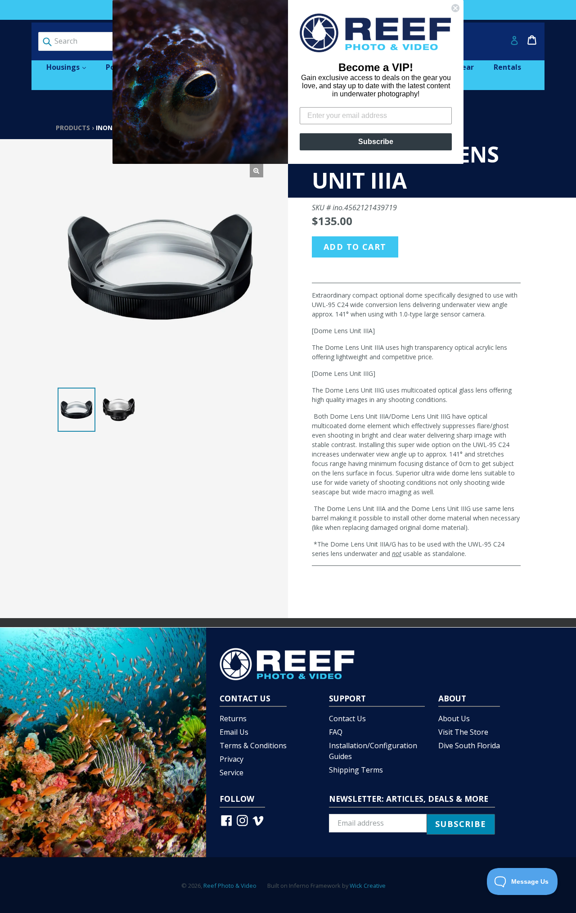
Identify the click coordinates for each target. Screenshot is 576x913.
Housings (70, 67)
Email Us (234, 732)
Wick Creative (368, 885)
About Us (454, 718)
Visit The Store (463, 732)
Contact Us (347, 718)
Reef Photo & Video (229, 885)
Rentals (507, 67)
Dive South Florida (469, 745)
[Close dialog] (455, 8)
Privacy (231, 759)
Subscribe (375, 141)
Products (73, 127)
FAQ (335, 732)
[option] (76, 409)
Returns (233, 718)
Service (231, 772)
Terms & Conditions (253, 745)
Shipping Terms (356, 770)
